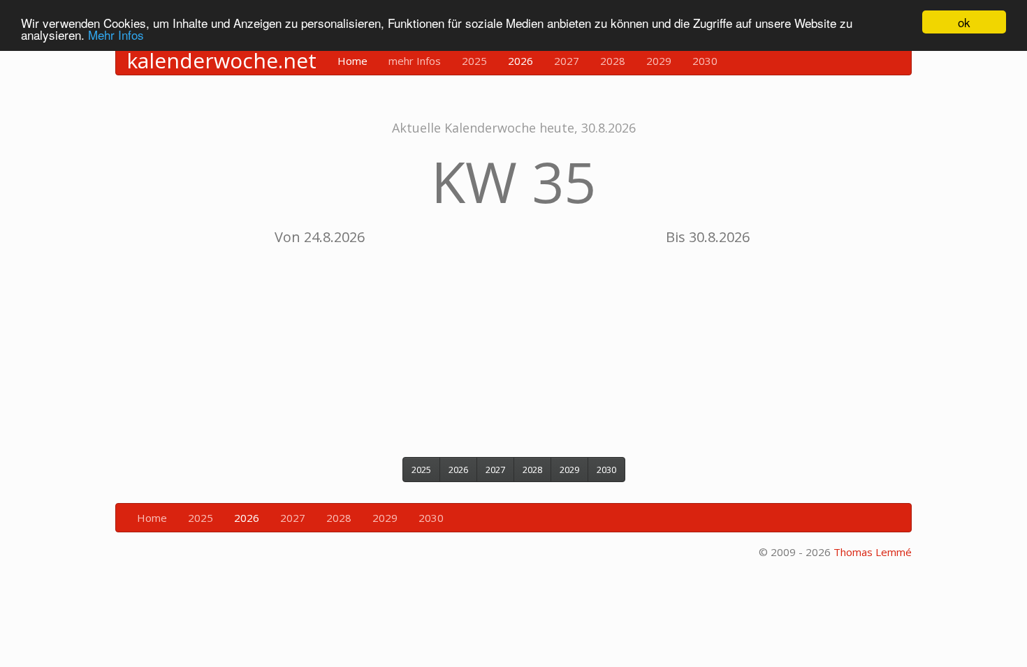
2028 (612, 61)
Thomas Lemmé (872, 552)
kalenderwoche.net (221, 61)
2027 (566, 61)
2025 (474, 61)
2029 (658, 61)
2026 (520, 61)
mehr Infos (414, 61)
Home (352, 61)
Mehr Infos (116, 34)
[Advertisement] (513, 345)
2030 (705, 61)
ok (964, 22)
